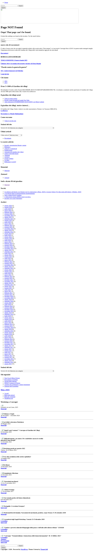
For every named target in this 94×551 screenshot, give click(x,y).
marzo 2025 (7, 224)
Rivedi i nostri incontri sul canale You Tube (16, 100)
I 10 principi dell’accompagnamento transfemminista (19, 193)
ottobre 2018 (8, 329)
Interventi (4, 508)
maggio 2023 (8, 257)
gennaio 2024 (8, 245)
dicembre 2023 (8, 247)
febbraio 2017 (8, 355)
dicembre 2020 (8, 296)
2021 (5, 81)
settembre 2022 (8, 268)
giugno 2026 (8, 205)
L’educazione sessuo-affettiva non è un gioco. (17, 197)
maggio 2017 (8, 350)
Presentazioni (5, 541)
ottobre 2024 (8, 230)
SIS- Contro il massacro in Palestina (12, 71)
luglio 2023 (7, 253)
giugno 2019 (8, 317)
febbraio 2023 (8, 261)
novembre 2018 (8, 327)
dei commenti (9, 397)
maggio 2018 (8, 334)
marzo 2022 (7, 275)
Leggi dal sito (5, 74)
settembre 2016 (8, 362)
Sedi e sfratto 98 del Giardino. (13, 195)
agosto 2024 (7, 233)
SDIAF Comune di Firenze (12, 383)
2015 (5, 83)
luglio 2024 (7, 235)
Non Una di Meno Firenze (12, 378)
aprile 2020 (7, 304)
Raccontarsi (4, 53)
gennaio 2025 (8, 227)
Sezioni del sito (5, 128)
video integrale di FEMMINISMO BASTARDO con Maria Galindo (24, 102)
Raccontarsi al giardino (11, 379)
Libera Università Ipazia (11, 153)
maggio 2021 (8, 288)
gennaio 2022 (8, 278)
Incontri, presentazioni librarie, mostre (15, 145)
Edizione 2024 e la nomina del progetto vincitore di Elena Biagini (21, 63)
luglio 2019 (7, 316)
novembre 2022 (8, 265)
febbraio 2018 (8, 339)
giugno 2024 (8, 237)
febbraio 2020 (8, 306)
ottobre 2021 (8, 283)
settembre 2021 (8, 285)
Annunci (3, 539)
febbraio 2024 (8, 243)
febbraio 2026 (8, 212)
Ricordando (7, 138)
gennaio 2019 (8, 326)
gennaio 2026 (8, 214)
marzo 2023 (7, 260)
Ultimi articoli (5, 135)
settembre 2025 (8, 219)
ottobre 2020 (8, 299)
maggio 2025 (8, 220)
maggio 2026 (8, 207)
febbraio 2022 (8, 276)
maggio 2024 (8, 238)
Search (21, 6)
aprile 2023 (7, 258)
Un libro (6, 160)
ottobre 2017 (8, 346)
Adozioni (7, 155)
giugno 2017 (8, 349)
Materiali (7, 170)
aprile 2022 (7, 273)
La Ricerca (4, 110)
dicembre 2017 (8, 342)
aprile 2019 (7, 321)
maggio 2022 (8, 271)
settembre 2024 (8, 232)
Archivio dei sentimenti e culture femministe (17, 384)
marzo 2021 (7, 291)
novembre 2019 (8, 311)
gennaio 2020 (8, 308)
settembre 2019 (8, 314)
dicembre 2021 (8, 280)
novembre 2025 (8, 215)
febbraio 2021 (8, 293)
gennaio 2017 (8, 357)
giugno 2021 (8, 286)
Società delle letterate (10, 381)
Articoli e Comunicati (10, 148)
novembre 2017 (8, 344)
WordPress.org (8, 398)
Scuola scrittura (8, 158)
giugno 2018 (8, 332)
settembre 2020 (8, 301)
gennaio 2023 (8, 263)
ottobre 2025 (8, 217)
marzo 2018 (7, 337)
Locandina (4, 521)
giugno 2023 (8, 255)
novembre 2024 (8, 228)
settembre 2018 (8, 331)
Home (6, 2)
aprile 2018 (7, 336)
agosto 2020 (7, 303)
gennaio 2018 (8, 341)
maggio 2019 (8, 319)
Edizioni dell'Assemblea (11, 386)
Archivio (7, 157)
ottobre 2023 (8, 250)
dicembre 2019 (8, 309)
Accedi (6, 393)
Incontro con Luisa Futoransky (13, 198)
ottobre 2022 (8, 266)
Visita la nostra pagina (10, 98)
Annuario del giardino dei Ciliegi (14, 152)
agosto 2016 (7, 364)
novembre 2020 (8, 298)
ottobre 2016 (8, 360)
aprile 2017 (7, 352)
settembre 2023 (8, 252)
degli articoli (9, 395)
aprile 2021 (7, 289)
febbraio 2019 (8, 324)
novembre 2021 (8, 281)
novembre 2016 (8, 359)
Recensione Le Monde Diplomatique (12, 114)
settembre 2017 (8, 347)
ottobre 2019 (8, 313)
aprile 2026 (7, 209)
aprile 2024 (7, 240)
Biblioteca (7, 147)
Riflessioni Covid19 (10, 162)
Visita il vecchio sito (10, 121)
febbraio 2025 (8, 225)
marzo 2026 (7, 210)
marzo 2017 (7, 354)
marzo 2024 (7, 242)
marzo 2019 (7, 322)
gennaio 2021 (8, 294)
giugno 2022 (8, 270)
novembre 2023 (8, 248)
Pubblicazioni (8, 150)
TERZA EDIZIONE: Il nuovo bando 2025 (14, 60)
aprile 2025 (7, 222)
